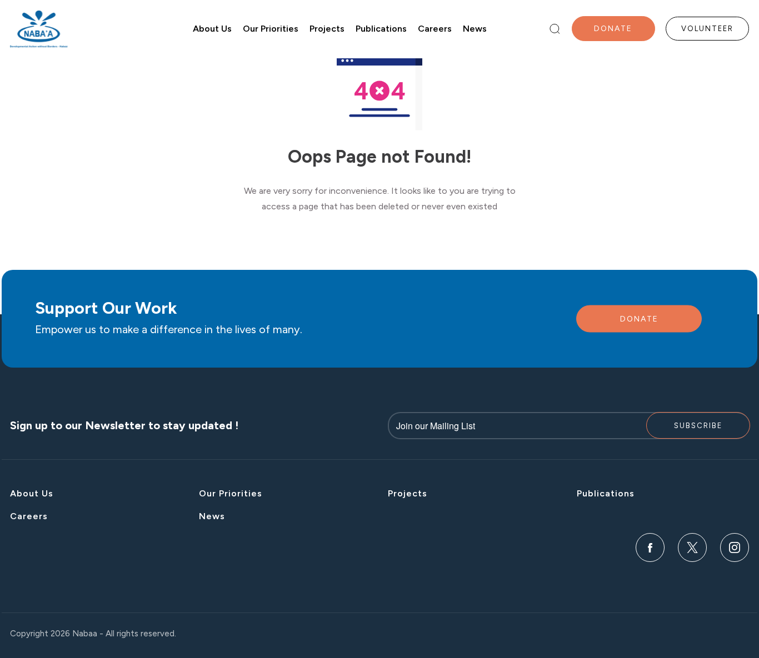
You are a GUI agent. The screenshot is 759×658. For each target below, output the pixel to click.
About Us (212, 28)
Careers (435, 28)
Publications (381, 28)
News (475, 28)
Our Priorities (270, 28)
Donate (613, 28)
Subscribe (698, 425)
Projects (326, 28)
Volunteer (707, 28)
